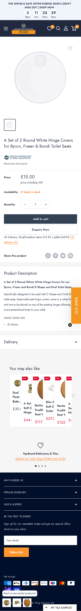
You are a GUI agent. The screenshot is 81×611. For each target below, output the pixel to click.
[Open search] (58, 28)
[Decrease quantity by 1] (25, 204)
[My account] (66, 28)
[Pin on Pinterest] (55, 255)
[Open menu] (6, 28)
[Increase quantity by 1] (46, 204)
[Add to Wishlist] (70, 48)
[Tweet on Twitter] (63, 255)
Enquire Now (40, 229)
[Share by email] (70, 255)
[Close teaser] (70, 325)
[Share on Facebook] (48, 255)
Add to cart (40, 219)
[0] (49, 28)
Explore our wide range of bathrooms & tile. (40, 459)
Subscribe (16, 552)
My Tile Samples (61, 608)
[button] (76, 305)
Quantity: (9, 204)
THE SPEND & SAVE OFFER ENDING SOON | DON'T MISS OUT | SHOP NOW (39, 5)
